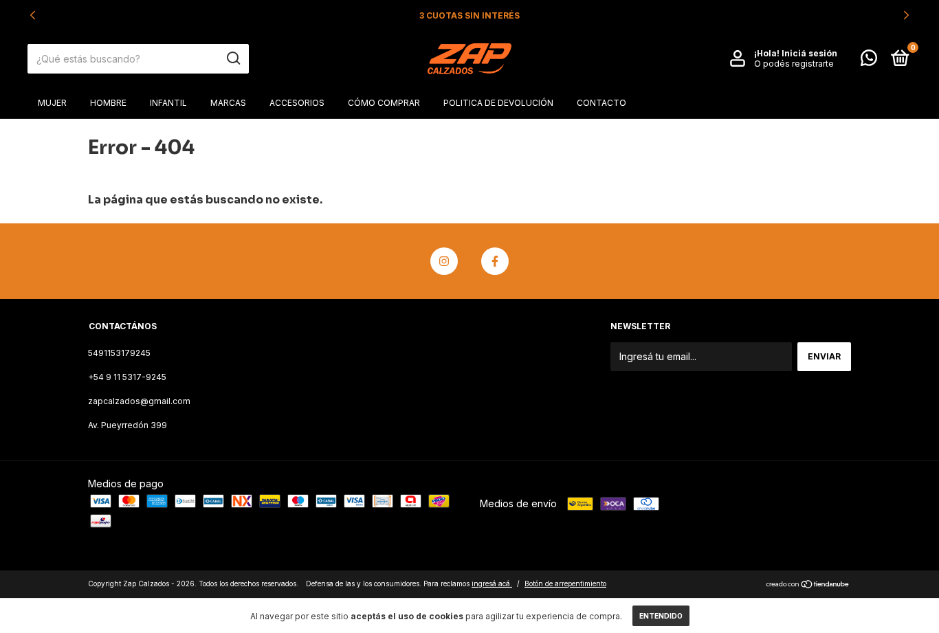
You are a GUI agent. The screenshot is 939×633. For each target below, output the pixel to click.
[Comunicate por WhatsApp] (869, 61)
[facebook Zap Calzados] (495, 261)
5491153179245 (119, 353)
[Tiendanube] (808, 585)
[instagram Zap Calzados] (444, 261)
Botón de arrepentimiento (565, 583)
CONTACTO (601, 103)
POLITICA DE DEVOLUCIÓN (498, 103)
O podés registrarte (794, 63)
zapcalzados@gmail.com (139, 401)
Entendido (661, 616)
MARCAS (228, 103)
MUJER (52, 103)
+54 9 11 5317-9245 (127, 377)
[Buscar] (232, 58)
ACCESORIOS (296, 103)
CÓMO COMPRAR (384, 103)
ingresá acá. (492, 583)
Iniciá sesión (809, 53)
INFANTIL (168, 103)
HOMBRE (108, 103)
